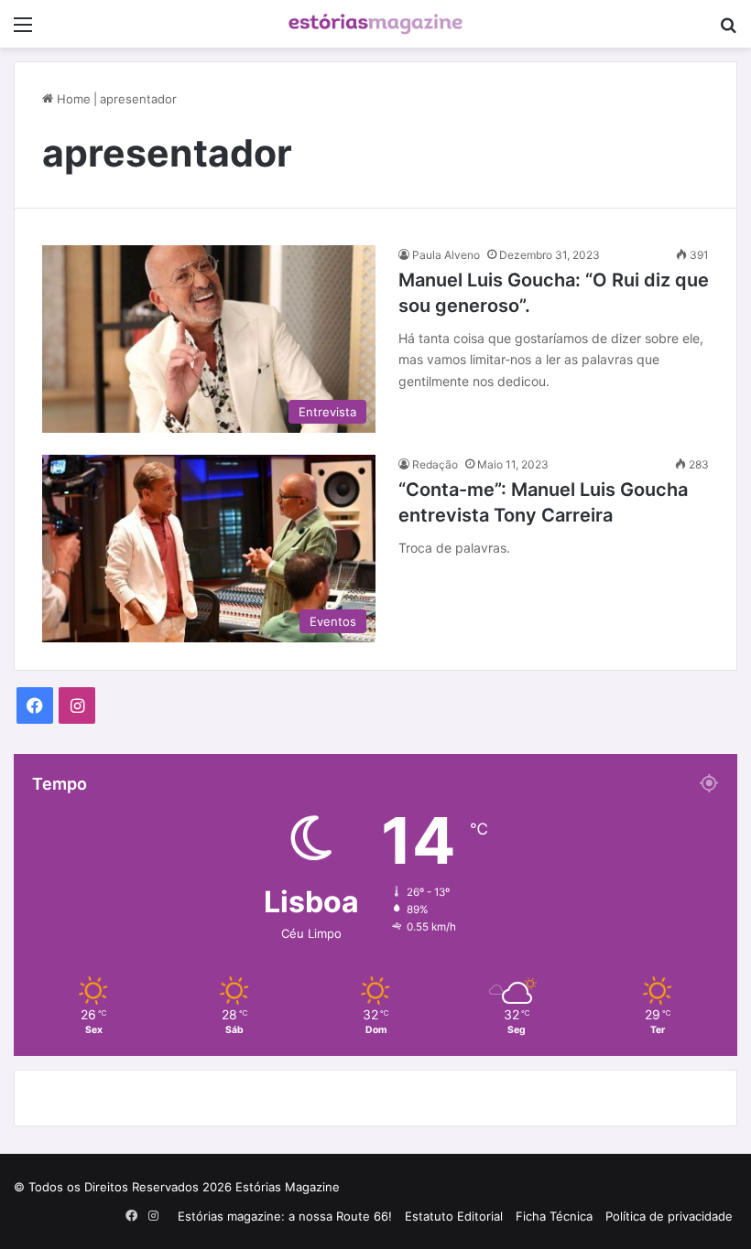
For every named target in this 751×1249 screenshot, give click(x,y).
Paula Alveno (446, 255)
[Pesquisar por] (728, 30)
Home (72, 99)
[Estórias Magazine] (375, 24)
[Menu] (23, 30)
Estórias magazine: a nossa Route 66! (285, 1216)
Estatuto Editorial (454, 1216)
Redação (435, 464)
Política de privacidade (669, 1216)
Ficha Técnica (554, 1216)
